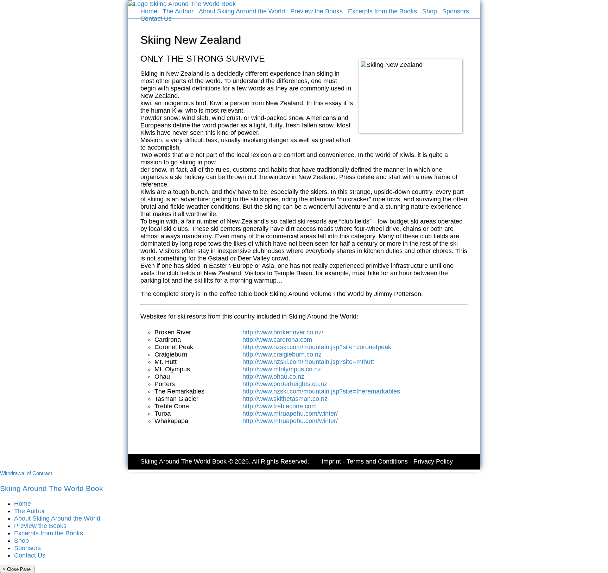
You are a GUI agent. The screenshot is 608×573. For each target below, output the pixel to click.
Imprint (331, 461)
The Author (178, 11)
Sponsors (455, 11)
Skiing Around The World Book (51, 488)
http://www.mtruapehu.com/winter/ (290, 413)
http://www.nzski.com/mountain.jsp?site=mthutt (308, 361)
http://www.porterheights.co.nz (284, 384)
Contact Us (156, 18)
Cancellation (460, 7)
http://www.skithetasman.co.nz (285, 398)
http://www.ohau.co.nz (273, 376)
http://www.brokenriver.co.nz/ (282, 332)
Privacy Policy (433, 461)
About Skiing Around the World (242, 11)
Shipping (427, 7)
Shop (429, 11)
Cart (375, 7)
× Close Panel (17, 569)
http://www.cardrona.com (277, 339)
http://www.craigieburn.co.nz (282, 354)
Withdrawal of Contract (26, 473)
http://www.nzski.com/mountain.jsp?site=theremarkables (321, 391)
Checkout (398, 7)
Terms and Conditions (377, 461)
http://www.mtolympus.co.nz (281, 369)
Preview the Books (316, 11)
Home (148, 11)
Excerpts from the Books (382, 11)
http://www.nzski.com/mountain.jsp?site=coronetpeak (316, 347)
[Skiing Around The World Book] (182, 3)
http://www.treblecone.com (279, 406)
